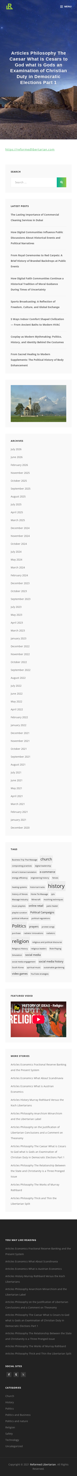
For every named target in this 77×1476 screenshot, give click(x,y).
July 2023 (16, 607)
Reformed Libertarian (43, 1464)
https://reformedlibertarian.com (30, 149)
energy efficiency (20, 878)
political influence (20, 918)
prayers (33, 926)
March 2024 (18, 567)
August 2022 (18, 677)
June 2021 (17, 780)
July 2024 (16, 551)
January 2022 (18, 725)
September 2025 (20, 488)
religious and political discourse (47, 942)
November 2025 (20, 472)
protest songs (48, 927)
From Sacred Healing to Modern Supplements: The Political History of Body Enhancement (37, 359)
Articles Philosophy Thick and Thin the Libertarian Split (38, 1353)
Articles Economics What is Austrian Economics (33, 1268)
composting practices (22, 866)
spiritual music (33, 967)
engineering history (40, 878)
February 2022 (19, 717)
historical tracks (37, 887)
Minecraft (36, 899)
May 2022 (16, 701)
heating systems (19, 887)
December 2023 (20, 583)
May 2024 (16, 559)
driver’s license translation (24, 872)
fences (55, 878)
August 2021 (18, 764)
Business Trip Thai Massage (24, 860)
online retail (36, 905)
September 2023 (20, 599)
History (9, 1402)
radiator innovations (33, 933)
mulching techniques (53, 899)
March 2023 (18, 630)
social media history (51, 961)
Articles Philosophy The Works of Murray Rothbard (35, 1346)
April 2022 (17, 709)
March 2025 (18, 520)
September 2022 (20, 670)
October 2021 (19, 748)
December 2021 (20, 733)
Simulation (17, 955)
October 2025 (19, 480)
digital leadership (43, 866)
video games (20, 973)
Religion (10, 1427)
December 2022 (20, 646)
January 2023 (18, 638)
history (56, 886)
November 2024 (20, 536)
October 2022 (19, 662)
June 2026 (17, 457)
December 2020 (20, 827)
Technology (12, 1440)
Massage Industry (20, 899)
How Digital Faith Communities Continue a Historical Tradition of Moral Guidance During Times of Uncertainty (37, 284)
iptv (53, 894)
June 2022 (17, 693)
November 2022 (20, 654)
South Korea (18, 967)
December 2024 (20, 528)
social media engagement (23, 961)
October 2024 (19, 543)
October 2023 (19, 591)
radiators (50, 933)
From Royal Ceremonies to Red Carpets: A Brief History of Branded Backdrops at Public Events (38, 261)
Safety (9, 1433)
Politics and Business (18, 1415)
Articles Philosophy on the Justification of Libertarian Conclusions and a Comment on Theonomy (37, 1132)
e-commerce (47, 872)
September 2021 (20, 756)
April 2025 (17, 512)
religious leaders (38, 948)
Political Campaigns (42, 912)
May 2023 (16, 614)
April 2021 (17, 796)
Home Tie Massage (39, 894)
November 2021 (20, 741)
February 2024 (19, 575)
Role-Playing (55, 948)
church (46, 859)
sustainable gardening (54, 967)
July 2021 (16, 772)
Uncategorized (14, 1446)
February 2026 (19, 465)
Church (9, 1396)
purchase (16, 933)
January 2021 (18, 819)
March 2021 (18, 804)
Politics (19, 926)
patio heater (52, 906)
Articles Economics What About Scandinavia (37, 1078)
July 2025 (16, 504)
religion (20, 941)
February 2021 (19, 812)
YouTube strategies (40, 974)
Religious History (20, 948)
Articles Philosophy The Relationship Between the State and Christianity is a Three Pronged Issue (38, 1171)
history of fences (20, 894)
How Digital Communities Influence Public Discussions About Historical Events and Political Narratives (37, 237)
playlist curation (19, 912)
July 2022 (16, 685)
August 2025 (18, 496)
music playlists (18, 906)
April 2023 (17, 622)
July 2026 (16, 449)
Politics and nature (16, 1421)
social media (33, 955)
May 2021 (16, 788)
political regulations (41, 918)
